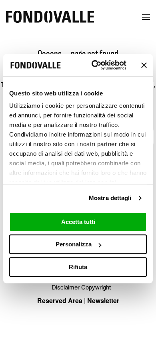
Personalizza (74, 244)
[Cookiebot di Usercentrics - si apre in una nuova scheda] (94, 65)
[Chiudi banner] (144, 65)
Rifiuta (78, 267)
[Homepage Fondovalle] (50, 17)
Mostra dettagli (110, 197)
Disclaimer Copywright (81, 287)
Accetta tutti (78, 221)
